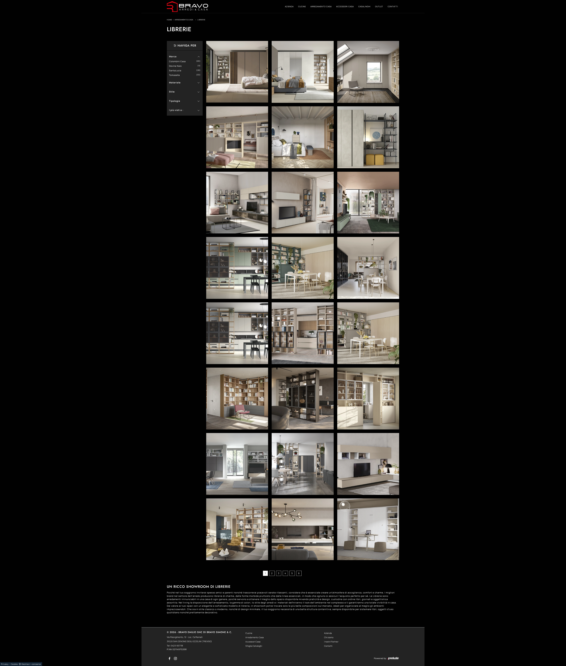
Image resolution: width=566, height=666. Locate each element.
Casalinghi (364, 6)
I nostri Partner (331, 641)
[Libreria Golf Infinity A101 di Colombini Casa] (368, 529)
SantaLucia (176, 70)
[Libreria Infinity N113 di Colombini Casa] (303, 137)
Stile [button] (172, 91)
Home (169, 20)
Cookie (14, 664)
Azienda (289, 6)
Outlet (379, 6)
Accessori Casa (345, 6)
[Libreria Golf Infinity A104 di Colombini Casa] (368, 464)
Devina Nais (176, 66)
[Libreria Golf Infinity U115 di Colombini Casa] (303, 398)
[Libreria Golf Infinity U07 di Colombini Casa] (237, 268)
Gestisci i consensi (31, 664)
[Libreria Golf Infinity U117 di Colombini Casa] (368, 333)
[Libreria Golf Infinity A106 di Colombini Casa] (303, 464)
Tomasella (175, 75)
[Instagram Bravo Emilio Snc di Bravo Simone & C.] (175, 658)
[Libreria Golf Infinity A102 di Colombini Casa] (303, 529)
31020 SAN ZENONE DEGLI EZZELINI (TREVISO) (189, 641)
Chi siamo (329, 637)
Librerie (201, 20)
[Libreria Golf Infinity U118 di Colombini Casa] (303, 333)
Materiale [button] (175, 82)
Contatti (393, 6)
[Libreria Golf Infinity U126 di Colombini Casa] (368, 72)
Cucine (302, 6)
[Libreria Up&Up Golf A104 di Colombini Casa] (237, 203)
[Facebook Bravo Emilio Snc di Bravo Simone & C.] (170, 658)
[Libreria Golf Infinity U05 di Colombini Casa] (303, 268)
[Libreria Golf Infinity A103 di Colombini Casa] (237, 529)
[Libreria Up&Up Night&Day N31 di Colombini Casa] (237, 72)
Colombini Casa (178, 61)
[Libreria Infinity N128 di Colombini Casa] (237, 137)
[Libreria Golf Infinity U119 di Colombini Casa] (237, 333)
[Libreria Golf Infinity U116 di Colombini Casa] (237, 398)
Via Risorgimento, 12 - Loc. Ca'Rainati (185, 637)
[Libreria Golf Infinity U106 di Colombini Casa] (368, 398)
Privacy (5, 664)
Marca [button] (173, 56)
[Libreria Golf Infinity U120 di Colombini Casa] (368, 268)
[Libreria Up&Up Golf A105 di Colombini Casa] (368, 137)
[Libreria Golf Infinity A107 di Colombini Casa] (237, 464)
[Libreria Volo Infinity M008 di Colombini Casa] (303, 72)
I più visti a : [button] (176, 110)
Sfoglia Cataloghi (253, 645)
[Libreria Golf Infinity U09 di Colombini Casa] (368, 203)
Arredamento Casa (321, 6)
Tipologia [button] (174, 101)
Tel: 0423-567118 (175, 645)
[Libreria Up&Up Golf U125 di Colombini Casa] (303, 203)
